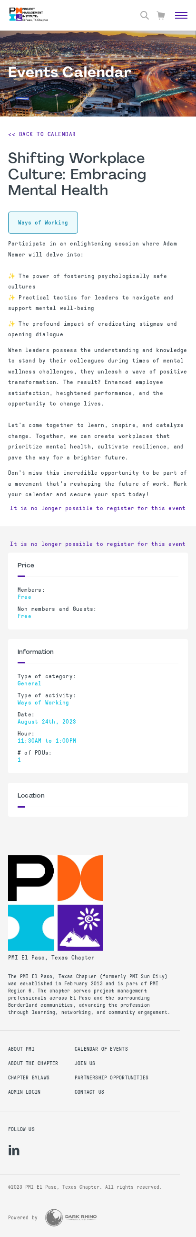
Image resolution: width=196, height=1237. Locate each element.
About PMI (21, 1049)
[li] (14, 1150)
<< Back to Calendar (42, 134)
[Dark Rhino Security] (71, 1217)
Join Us (85, 1063)
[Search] (144, 15)
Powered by (23, 1217)
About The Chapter (33, 1063)
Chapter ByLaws (28, 1077)
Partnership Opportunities (111, 1077)
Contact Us (89, 1092)
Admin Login (24, 1092)
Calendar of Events (101, 1049)
